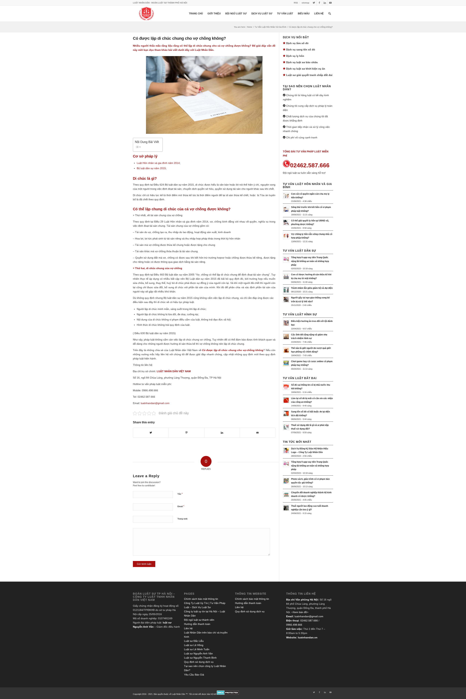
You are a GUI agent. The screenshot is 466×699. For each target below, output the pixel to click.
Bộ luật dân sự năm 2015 (151, 168)
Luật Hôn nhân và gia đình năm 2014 (158, 163)
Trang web (182, 519)
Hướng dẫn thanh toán (197, 624)
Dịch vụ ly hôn (295, 55)
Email (180, 506)
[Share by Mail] (257, 433)
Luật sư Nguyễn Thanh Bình (200, 657)
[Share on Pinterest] (186, 433)
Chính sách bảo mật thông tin (201, 598)
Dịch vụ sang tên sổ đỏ (300, 49)
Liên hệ (188, 628)
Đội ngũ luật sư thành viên (199, 619)
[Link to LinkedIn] (324, 2)
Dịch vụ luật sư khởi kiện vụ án (305, 68)
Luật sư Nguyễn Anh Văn (198, 653)
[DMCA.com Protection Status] (228, 694)
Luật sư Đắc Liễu (194, 640)
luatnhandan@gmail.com (309, 616)
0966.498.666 (294, 624)
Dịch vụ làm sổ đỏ (297, 43)
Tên (180, 494)
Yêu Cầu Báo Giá (194, 674)
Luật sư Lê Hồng (193, 645)
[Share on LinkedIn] (222, 433)
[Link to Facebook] (319, 2)
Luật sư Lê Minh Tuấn (196, 649)
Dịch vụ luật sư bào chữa (302, 62)
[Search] (329, 14)
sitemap (305, 3)
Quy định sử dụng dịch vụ (199, 661)
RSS (296, 3)
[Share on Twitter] (151, 433)
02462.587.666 (309, 620)
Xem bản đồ (300, 612)
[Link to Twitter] (314, 2)
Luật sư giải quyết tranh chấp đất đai (309, 75)
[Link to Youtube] (330, 2)
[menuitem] (296, 3)
